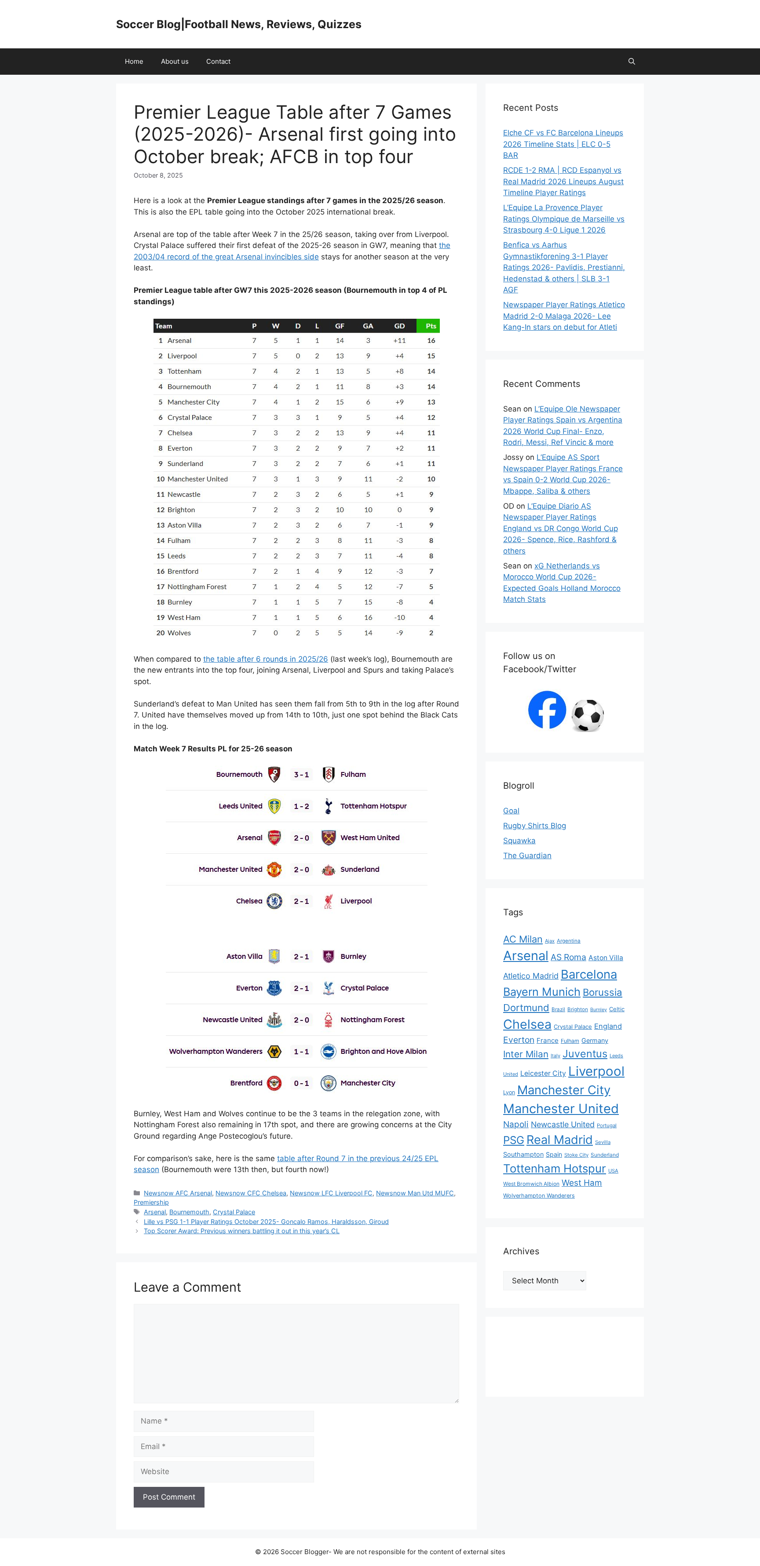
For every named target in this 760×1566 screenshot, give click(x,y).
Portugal (607, 1125)
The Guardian (527, 855)
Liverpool (596, 1071)
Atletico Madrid (531, 975)
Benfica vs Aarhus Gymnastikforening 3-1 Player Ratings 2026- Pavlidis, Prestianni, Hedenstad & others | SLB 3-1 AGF (564, 267)
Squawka (519, 840)
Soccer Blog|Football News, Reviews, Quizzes (239, 24)
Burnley (598, 1009)
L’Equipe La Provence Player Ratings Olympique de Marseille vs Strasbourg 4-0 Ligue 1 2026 (564, 218)
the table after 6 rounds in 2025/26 (265, 659)
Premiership (151, 1202)
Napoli (516, 1124)
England (608, 1026)
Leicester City (543, 1073)
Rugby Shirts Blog (534, 825)
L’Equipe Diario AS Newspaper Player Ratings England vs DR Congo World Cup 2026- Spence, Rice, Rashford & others (560, 528)
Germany (594, 1040)
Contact (218, 61)
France (548, 1040)
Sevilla (602, 1142)
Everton (518, 1039)
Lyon (509, 1092)
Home (134, 61)
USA (613, 1171)
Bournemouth (189, 1212)
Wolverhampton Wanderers (539, 1195)
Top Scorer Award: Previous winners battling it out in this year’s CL (242, 1231)
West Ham (582, 1183)
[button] (632, 61)
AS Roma (568, 957)
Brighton (577, 1009)
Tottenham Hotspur (554, 1168)
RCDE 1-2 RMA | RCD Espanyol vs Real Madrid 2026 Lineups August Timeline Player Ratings (563, 181)
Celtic (617, 1008)
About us (175, 61)
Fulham (570, 1041)
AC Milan (523, 939)
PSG (513, 1140)
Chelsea (527, 1024)
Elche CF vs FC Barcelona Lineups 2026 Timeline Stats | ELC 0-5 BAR (563, 144)
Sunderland (605, 1154)
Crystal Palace (234, 1212)
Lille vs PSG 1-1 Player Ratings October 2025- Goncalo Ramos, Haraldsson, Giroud (266, 1221)
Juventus (585, 1053)
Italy (555, 1055)
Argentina (569, 941)
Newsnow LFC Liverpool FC (331, 1193)
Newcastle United (563, 1124)
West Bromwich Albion (531, 1183)
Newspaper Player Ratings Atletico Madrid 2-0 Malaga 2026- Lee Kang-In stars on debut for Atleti (564, 315)
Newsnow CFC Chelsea (251, 1193)
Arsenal (155, 1212)
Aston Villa (605, 958)
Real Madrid (559, 1140)
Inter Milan (525, 1054)
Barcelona (589, 974)
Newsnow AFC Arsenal (178, 1193)
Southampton (523, 1154)
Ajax (550, 941)
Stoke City (576, 1155)
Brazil (558, 1009)
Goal (511, 810)
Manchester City (563, 1089)
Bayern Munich (542, 991)
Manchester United (561, 1108)
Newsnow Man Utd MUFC (415, 1193)
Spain (554, 1154)
